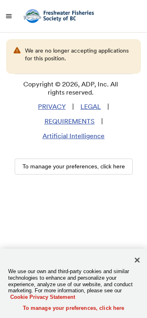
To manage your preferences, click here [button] (73, 166)
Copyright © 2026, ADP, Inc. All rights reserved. (70, 88)
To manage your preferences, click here (74, 308)
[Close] (137, 260)
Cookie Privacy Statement (42, 297)
